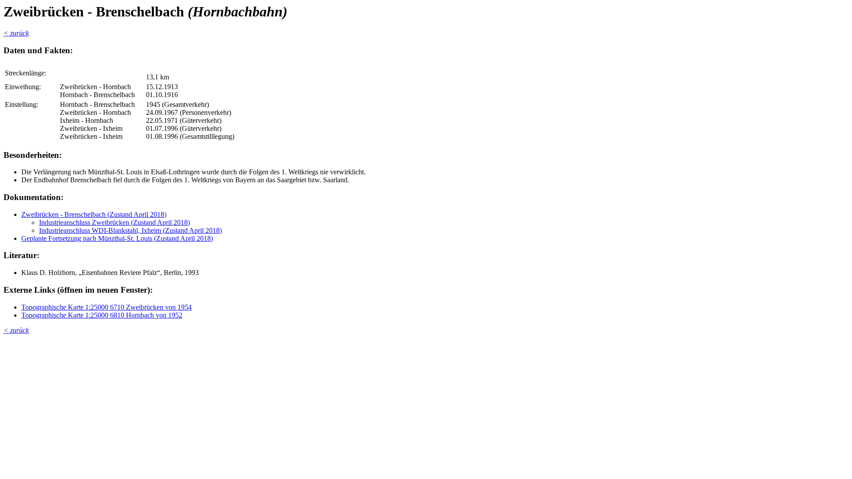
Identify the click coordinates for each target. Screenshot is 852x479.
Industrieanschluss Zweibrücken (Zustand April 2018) (114, 222)
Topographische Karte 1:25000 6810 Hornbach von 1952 (101, 315)
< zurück (16, 33)
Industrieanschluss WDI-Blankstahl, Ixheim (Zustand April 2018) (130, 230)
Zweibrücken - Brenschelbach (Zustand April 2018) (93, 214)
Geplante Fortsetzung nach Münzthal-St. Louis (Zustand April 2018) (117, 238)
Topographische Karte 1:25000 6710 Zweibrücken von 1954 (106, 307)
